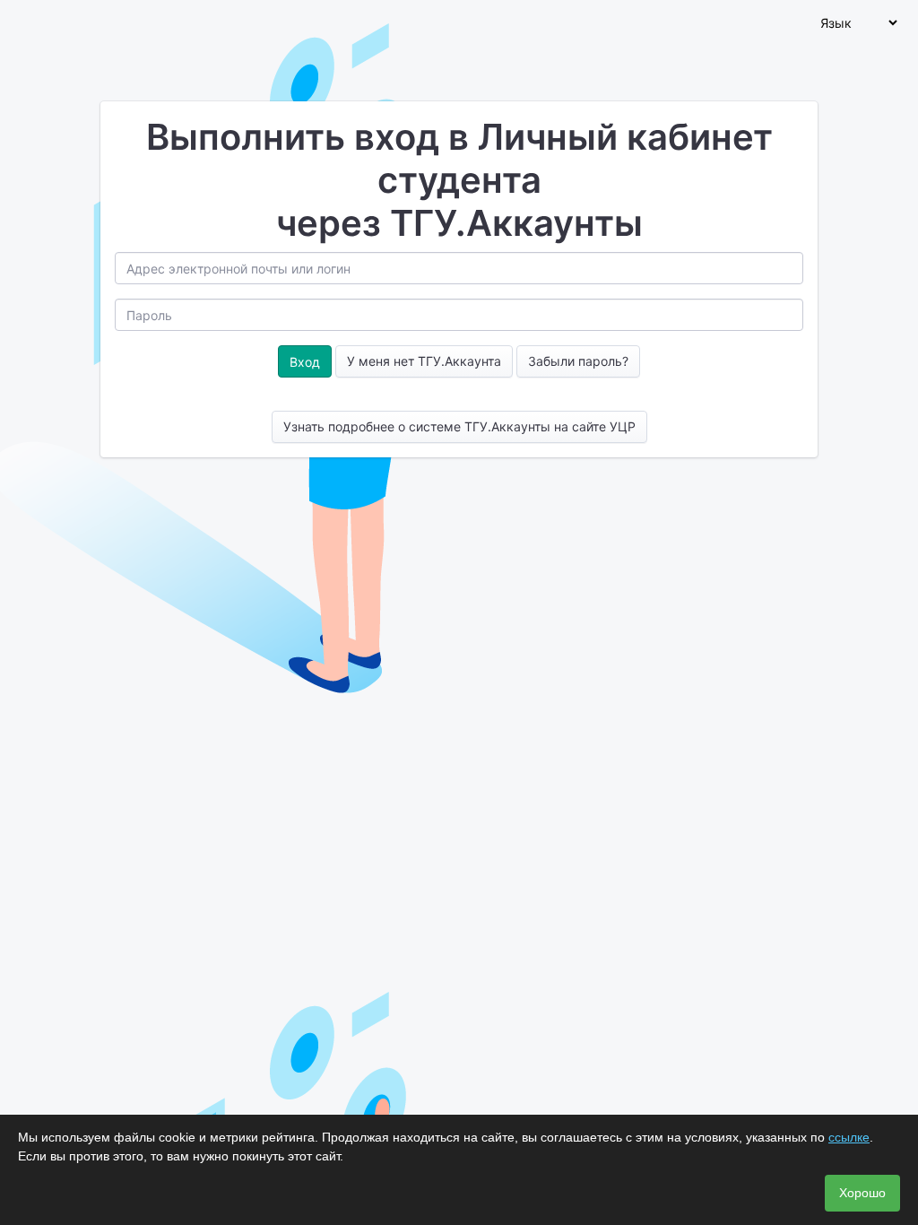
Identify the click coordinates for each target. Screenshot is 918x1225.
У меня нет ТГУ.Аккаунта (424, 361)
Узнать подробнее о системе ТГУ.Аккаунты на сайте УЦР (459, 426)
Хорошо (862, 1193)
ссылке (849, 1137)
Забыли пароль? (578, 361)
